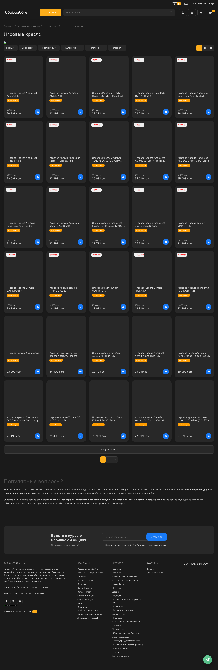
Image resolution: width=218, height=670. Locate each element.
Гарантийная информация (89, 614)
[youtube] (20, 601)
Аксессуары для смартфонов (126, 640)
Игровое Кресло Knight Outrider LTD (105, 289)
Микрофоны (118, 584)
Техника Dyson (119, 629)
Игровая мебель (56, 26)
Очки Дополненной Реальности (127, 621)
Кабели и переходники (123, 610)
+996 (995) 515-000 (201, 3)
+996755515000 (11, 593)
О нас (80, 603)
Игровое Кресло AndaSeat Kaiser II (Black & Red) (64, 159)
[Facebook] (6, 601)
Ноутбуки (116, 595)
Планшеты (117, 618)
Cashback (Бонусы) (86, 595)
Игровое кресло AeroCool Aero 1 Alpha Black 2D (149, 354)
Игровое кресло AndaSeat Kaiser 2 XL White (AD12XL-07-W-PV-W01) (193, 420)
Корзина (151, 569)
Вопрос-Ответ (84, 592)
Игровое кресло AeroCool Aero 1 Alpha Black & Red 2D (194, 354)
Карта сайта (9, 587)
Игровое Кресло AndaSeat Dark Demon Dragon (150, 224)
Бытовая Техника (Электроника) (127, 644)
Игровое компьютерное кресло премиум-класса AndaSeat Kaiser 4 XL (63, 355)
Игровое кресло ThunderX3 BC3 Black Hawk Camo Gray (22, 419)
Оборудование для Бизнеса (125, 633)
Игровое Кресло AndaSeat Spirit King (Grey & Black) (193, 94)
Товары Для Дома (120, 648)
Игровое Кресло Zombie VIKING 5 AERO (63, 289)
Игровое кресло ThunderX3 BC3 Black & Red (64, 419)
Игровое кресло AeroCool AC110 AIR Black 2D (106, 354)
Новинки (116, 573)
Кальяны (116, 625)
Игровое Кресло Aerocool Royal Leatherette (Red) (21, 224)
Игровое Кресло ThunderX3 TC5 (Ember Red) (193, 289)
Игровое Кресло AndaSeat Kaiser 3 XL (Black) (64, 224)
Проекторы (117, 606)
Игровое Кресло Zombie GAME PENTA (20, 289)
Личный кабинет (155, 573)
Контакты (82, 576)
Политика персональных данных (32, 587)
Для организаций (85, 580)
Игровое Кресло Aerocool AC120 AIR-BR (63, 94)
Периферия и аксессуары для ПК (29, 26)
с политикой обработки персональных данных (142, 545)
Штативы (116, 588)
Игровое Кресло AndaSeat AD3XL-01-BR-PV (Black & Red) (150, 160)
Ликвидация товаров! (87, 618)
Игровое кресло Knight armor (23, 352)
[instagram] (13, 601)
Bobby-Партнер (84, 588)
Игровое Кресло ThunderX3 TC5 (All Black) (150, 94)
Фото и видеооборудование (125, 580)
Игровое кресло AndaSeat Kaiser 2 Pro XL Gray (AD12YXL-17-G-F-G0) (107, 420)
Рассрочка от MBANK (87, 569)
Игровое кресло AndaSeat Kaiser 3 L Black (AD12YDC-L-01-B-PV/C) (109, 225)
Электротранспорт (121, 656)
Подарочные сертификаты (90, 573)
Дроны (115, 592)
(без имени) (117, 569)
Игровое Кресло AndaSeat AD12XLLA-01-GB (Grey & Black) (107, 160)
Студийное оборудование (124, 576)
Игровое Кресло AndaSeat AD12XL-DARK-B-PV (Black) (193, 159)
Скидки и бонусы (85, 599)
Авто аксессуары (120, 637)
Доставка (81, 584)
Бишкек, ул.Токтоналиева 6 (33, 593)
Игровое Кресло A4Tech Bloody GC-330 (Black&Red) (108, 94)
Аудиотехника (119, 614)
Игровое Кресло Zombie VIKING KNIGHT (191, 224)
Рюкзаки (116, 652)
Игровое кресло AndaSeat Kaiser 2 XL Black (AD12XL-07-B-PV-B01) (150, 420)
